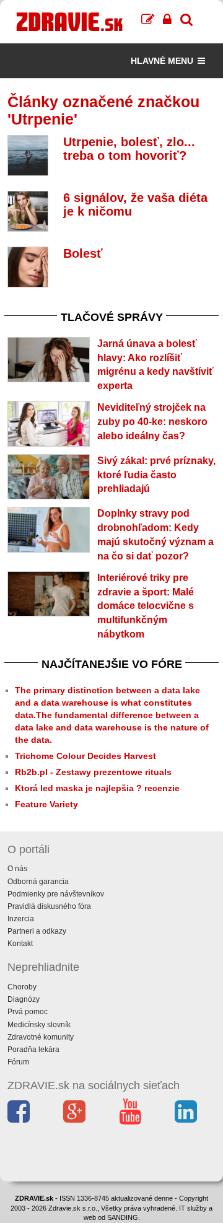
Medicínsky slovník (39, 1024)
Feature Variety (46, 804)
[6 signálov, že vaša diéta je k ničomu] (27, 211)
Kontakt (20, 943)
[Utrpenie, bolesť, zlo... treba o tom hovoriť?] (27, 155)
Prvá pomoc (27, 1011)
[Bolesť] (27, 267)
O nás (17, 868)
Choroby (22, 987)
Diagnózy (23, 999)
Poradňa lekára (33, 1049)
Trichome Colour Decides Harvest (85, 756)
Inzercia (20, 918)
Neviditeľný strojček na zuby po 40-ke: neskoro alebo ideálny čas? (152, 421)
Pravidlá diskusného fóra (49, 906)
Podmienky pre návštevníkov (55, 894)
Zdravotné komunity (40, 1037)
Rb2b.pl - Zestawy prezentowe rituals (93, 772)
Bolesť (83, 253)
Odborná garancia (38, 881)
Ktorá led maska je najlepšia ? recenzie (97, 788)
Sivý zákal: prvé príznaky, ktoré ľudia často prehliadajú (156, 474)
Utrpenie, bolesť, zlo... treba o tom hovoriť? (129, 148)
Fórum (18, 1062)
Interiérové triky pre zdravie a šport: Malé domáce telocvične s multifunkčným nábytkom (145, 605)
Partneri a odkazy (36, 931)
